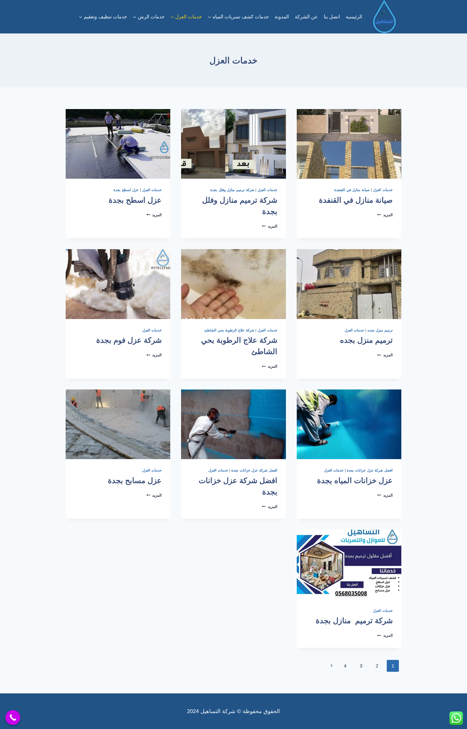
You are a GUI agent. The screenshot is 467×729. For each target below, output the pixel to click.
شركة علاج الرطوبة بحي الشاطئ (229, 330)
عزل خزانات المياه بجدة (355, 480)
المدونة (282, 16)
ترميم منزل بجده (380, 330)
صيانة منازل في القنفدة (352, 190)
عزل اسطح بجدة (126, 190)
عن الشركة (306, 16)
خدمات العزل (383, 190)
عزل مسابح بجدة (135, 480)
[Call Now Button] (12, 717)
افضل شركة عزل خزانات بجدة (370, 470)
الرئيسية (354, 16)
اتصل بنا (332, 16)
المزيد (385, 215)
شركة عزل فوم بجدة (129, 340)
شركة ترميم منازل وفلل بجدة (232, 190)
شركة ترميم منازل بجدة (354, 620)
